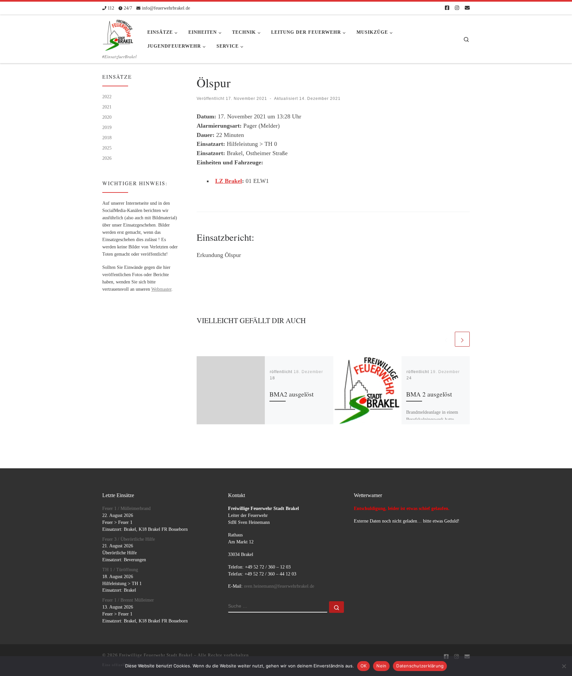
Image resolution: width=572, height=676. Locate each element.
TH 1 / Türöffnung (120, 569)
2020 (107, 117)
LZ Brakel (228, 181)
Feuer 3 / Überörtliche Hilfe (128, 539)
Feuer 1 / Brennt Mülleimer (128, 600)
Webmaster (161, 289)
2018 (107, 137)
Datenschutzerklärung (420, 665)
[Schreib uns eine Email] (467, 8)
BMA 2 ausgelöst (429, 394)
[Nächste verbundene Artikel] (462, 339)
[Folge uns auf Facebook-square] (447, 8)
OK (363, 665)
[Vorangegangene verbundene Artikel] (446, 339)
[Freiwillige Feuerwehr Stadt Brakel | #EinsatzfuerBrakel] (118, 33)
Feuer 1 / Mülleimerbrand (126, 508)
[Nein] (563, 666)
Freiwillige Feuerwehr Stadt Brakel (156, 655)
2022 (107, 96)
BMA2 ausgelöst (291, 394)
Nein (381, 665)
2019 (107, 127)
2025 (107, 147)
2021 (107, 106)
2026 (107, 158)
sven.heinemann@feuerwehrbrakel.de (279, 586)
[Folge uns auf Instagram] (457, 8)
